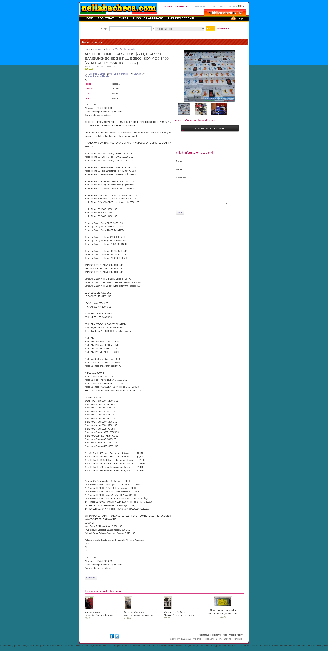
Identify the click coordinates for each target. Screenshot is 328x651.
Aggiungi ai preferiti (119, 74)
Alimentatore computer (222, 610)
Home (89, 18)
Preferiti (201, 6)
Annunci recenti (181, 18)
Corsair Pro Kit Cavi (174, 612)
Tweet (88, 80)
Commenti (181, 178)
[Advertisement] (236, 140)
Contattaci (217, 6)
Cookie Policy (236, 635)
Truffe (224, 635)
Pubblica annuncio (148, 18)
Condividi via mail (97, 74)
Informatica (98, 49)
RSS (241, 19)
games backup (92, 612)
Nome (179, 161)
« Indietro (90, 577)
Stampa (137, 74)
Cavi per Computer (134, 612)
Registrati (184, 6)
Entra (168, 6)
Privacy (216, 635)
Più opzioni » (223, 28)
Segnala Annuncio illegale (97, 76)
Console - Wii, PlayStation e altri (121, 49)
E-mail (179, 169)
